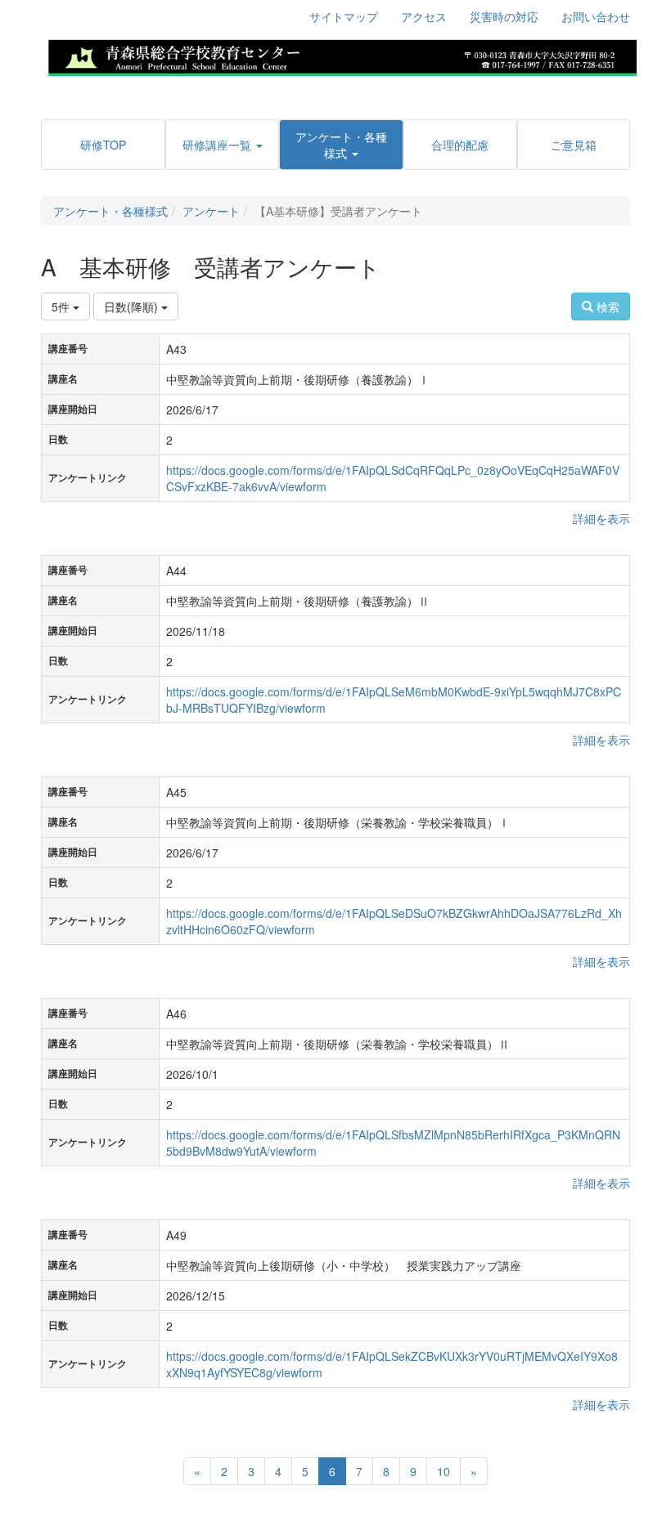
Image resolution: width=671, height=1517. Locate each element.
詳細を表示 (601, 518)
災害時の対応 (504, 16)
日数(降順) (132, 306)
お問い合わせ (595, 16)
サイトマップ (343, 16)
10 (443, 1471)
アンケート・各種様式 (110, 211)
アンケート (211, 211)
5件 (62, 306)
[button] (221, 144)
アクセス (424, 16)
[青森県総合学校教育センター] (342, 55)
